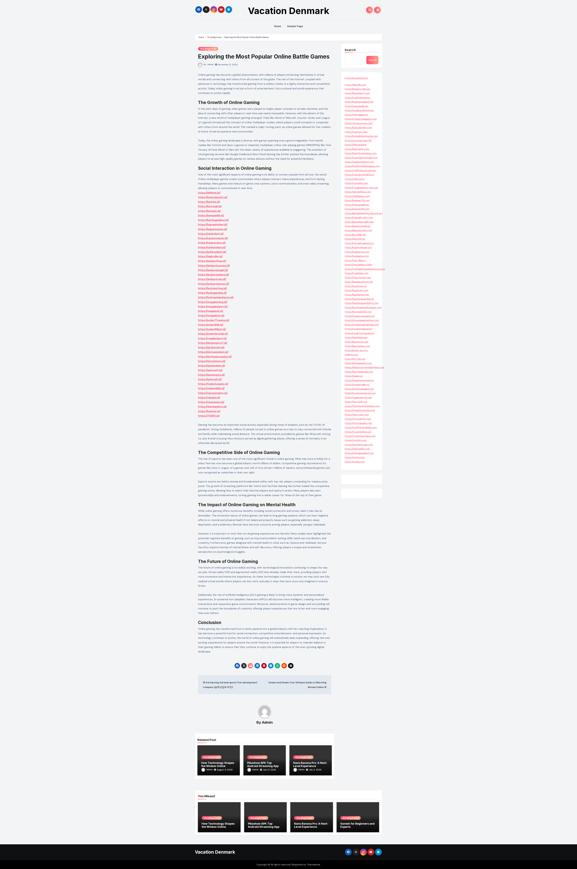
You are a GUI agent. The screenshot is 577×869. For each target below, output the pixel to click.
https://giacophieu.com (357, 346)
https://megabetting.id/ (212, 302)
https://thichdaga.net (356, 114)
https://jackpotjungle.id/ (213, 270)
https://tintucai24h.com (358, 418)
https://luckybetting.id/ (212, 288)
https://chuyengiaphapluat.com (362, 320)
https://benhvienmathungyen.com (363, 307)
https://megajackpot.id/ (213, 306)
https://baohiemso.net (357, 294)
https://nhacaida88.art (357, 204)
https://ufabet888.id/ (211, 388)
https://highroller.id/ (210, 256)
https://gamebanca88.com (359, 221)
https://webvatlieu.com (357, 448)
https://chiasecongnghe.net (360, 316)
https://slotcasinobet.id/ (213, 352)
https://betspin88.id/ (211, 215)
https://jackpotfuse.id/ (212, 261)
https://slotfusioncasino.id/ (215, 356)
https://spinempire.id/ (211, 374)
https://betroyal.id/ (210, 206)
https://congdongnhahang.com (362, 324)
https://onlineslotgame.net (359, 101)
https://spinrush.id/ (210, 379)
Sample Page (295, 26)
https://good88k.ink (355, 234)
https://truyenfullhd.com (358, 431)
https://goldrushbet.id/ (212, 252)
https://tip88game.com (357, 196)
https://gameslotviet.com (358, 230)
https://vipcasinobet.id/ (212, 393)
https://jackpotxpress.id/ (213, 283)
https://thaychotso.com (358, 277)
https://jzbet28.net (355, 238)
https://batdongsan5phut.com (361, 303)
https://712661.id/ (209, 415)
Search (350, 50)
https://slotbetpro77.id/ (212, 343)
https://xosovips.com (356, 183)
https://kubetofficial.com (358, 247)
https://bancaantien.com (358, 127)
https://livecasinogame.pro (359, 243)
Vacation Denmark (288, 10)
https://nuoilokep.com (357, 273)
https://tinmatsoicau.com (358, 123)
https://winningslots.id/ (212, 406)
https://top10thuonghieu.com (361, 427)
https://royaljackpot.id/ (212, 338)
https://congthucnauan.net (359, 333)
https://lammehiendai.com (359, 371)
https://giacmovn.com (356, 341)
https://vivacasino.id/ (211, 402)
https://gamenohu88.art (358, 226)
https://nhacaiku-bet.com (359, 217)
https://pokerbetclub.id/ (213, 333)
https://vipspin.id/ (209, 397)
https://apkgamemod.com (359, 281)
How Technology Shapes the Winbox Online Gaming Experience (217, 766)
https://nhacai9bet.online (358, 264)
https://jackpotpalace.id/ (213, 274)
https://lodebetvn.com (357, 251)
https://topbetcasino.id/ (213, 384)
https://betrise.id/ (209, 201)
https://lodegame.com (357, 256)
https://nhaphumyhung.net (359, 380)
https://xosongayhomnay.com (361, 157)
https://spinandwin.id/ (211, 365)
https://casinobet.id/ (211, 233)
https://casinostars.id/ (212, 242)
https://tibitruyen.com (357, 414)
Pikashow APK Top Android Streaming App (263, 764)
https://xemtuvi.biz (355, 457)
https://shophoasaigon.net (359, 388)
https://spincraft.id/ (210, 370)
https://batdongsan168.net (359, 299)
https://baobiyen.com (356, 290)
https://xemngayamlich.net (359, 453)
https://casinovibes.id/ (212, 247)
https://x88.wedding (355, 144)
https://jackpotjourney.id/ (214, 265)
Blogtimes (297, 864)
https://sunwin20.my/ (356, 78)
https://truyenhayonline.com (360, 436)
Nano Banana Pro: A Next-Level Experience (310, 764)
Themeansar (313, 864)
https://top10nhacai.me (357, 97)
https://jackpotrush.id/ (212, 279)
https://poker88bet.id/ (212, 329)
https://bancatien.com (357, 149)
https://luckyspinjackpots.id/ (216, 297)
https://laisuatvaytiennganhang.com (364, 367)
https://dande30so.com (358, 191)
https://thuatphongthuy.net (360, 410)
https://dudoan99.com (357, 209)
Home (277, 26)
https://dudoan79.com (357, 200)
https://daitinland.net (356, 337)
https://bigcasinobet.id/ (212, 224)
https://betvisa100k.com (358, 311)
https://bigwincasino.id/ (212, 229)
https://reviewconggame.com (361, 119)
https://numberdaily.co (357, 384)
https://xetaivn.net (355, 461)
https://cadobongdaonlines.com (362, 166)
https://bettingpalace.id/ (213, 220)
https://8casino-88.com (357, 89)
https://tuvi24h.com (355, 440)
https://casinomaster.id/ (213, 238)
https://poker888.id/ (210, 324)
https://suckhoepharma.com (360, 393)
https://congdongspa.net (358, 328)
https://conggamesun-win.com (361, 187)
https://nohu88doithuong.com (361, 136)
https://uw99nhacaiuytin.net (360, 170)
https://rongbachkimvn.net (359, 110)
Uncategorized (208, 48)
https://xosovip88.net (356, 106)
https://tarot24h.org (356, 401)
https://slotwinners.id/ (212, 361)
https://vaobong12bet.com (359, 161)
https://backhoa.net (356, 286)
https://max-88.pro (355, 260)
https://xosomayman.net (358, 140)
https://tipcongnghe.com (358, 423)
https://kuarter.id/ (209, 411)
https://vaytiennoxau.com (359, 444)
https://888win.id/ (209, 192)
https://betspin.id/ (209, 211)
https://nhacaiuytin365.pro (359, 174)
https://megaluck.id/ (210, 311)
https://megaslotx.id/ (211, 315)
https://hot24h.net (355, 359)
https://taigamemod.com (358, 397)
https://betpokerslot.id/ (212, 197)
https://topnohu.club (356, 131)
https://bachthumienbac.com (361, 153)
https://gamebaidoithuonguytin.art (364, 213)
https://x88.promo (355, 179)
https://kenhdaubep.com (358, 363)
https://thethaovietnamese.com (362, 406)
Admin (210, 64)
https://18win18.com (355, 84)
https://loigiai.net (354, 376)
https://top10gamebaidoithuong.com (365, 269)
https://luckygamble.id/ (212, 292)
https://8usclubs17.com (357, 93)
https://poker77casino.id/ (213, 320)
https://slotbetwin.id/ (211, 347)
